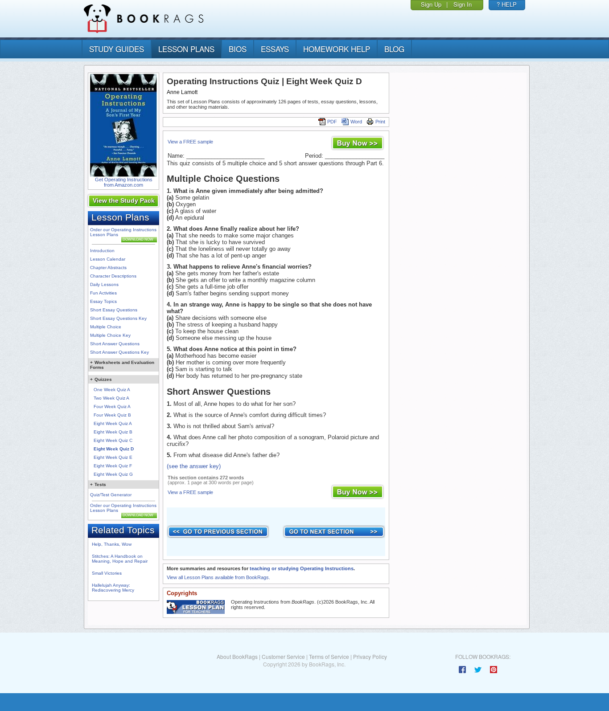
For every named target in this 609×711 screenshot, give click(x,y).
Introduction (102, 250)
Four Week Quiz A (112, 406)
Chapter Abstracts (108, 267)
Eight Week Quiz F (113, 465)
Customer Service (283, 656)
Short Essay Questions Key (118, 318)
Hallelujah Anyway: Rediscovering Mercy (113, 587)
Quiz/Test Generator (111, 494)
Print (380, 121)
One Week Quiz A (112, 389)
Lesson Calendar (107, 259)
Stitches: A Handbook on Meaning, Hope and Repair (120, 559)
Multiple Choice (105, 326)
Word (356, 121)
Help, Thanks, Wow (112, 544)
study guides (116, 48)
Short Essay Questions (113, 309)
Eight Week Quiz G (113, 474)
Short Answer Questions (115, 343)
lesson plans (186, 48)
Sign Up (431, 4)
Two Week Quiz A (111, 398)
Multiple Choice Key (110, 335)
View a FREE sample (190, 141)
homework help (336, 48)
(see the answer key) (194, 466)
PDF (332, 121)
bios (238, 48)
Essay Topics (103, 301)
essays (275, 48)
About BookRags (237, 656)
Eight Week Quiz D (114, 448)
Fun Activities (103, 292)
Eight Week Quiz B (113, 431)
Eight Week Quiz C (113, 440)
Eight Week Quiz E (113, 457)
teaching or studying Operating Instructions (302, 568)
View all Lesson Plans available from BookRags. (218, 577)
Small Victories (107, 573)
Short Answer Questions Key (119, 352)
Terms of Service (329, 656)
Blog (394, 48)
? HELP (507, 4)
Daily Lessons (104, 284)
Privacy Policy (370, 656)
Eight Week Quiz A (113, 423)
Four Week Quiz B (112, 415)
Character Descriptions (113, 276)
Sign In (462, 4)
